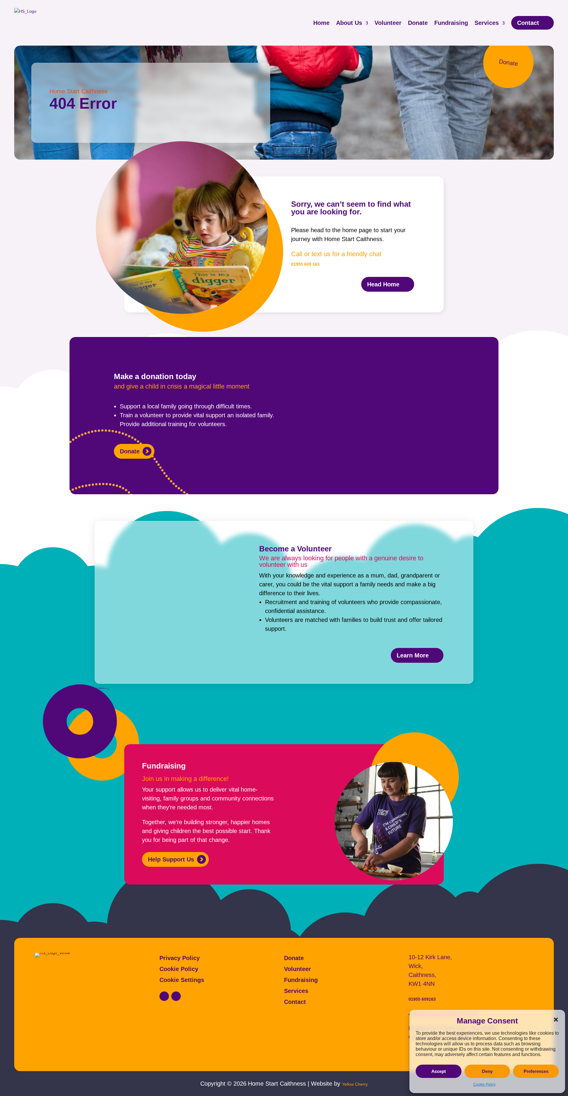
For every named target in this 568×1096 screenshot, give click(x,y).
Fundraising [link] (451, 23)
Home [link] (321, 23)
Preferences (536, 1071)
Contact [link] (528, 23)
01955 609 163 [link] (305, 264)
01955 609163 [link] (422, 999)
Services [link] (487, 23)
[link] (164, 996)
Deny (487, 1071)
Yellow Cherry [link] (355, 1084)
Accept (438, 1071)
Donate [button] (130, 451)
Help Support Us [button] (171, 859)
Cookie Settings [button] (181, 980)
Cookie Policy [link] (484, 1084)
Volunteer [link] (388, 23)
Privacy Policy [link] (179, 958)
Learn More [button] (413, 655)
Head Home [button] (383, 284)
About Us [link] (349, 23)
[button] (556, 1020)
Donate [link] (418, 23)
